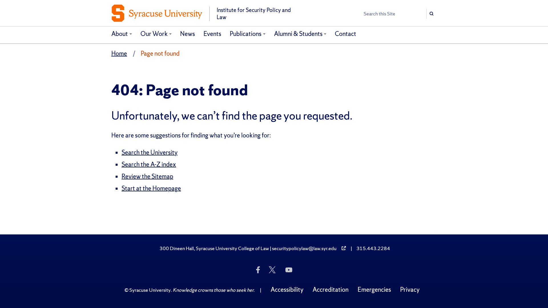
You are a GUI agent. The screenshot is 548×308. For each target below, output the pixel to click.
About (119, 34)
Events (212, 34)
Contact (345, 34)
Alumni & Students (298, 34)
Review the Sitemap (147, 176)
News (187, 34)
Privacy (410, 289)
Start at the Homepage (151, 188)
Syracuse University (150, 290)
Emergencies (374, 289)
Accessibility (287, 289)
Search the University (150, 152)
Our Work (154, 34)
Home (119, 53)
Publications (245, 34)
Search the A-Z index (149, 164)
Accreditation (330, 289)
